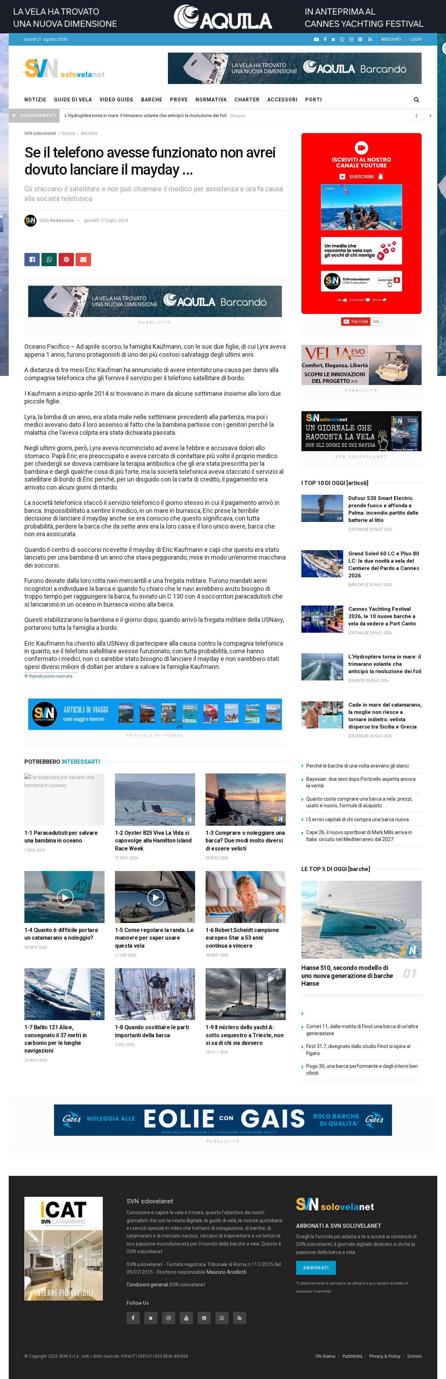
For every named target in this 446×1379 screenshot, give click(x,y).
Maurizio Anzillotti (226, 1272)
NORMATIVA (211, 99)
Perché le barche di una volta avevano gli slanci (357, 766)
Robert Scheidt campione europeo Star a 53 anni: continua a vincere (242, 938)
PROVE (179, 99)
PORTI (313, 99)
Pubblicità (352, 1356)
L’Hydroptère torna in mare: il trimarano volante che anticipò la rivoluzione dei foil (145, 115)
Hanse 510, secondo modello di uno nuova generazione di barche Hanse (347, 975)
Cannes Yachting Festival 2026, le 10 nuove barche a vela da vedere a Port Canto (382, 616)
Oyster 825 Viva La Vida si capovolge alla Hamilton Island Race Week (153, 841)
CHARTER (247, 99)
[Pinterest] (360, 39)
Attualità (89, 133)
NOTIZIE (35, 99)
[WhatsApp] (342, 39)
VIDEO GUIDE (116, 99)
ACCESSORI (282, 99)
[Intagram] (351, 39)
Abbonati (316, 1267)
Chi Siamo (325, 1356)
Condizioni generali (147, 1284)
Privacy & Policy (384, 1356)
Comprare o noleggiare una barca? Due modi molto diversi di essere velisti (245, 841)
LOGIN (416, 39)
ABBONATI (391, 39)
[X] (333, 39)
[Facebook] (325, 39)
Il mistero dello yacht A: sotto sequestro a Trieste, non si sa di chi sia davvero (244, 1035)
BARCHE (151, 99)
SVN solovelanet (40, 133)
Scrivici (414, 1356)
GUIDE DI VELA (73, 99)
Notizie (68, 133)
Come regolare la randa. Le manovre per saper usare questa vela (154, 938)
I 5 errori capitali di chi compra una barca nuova (357, 819)
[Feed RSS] (370, 39)
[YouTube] (316, 39)
